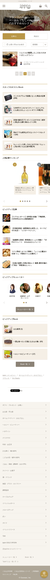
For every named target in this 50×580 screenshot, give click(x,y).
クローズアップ (8, 510)
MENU (3, 6)
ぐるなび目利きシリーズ (22, 571)
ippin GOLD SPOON (10, 543)
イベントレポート (9, 503)
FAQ (14, 574)
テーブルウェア (8, 497)
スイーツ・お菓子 (9, 470)
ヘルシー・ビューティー (11, 425)
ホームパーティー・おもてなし (13, 418)
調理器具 (6, 490)
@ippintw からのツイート (12, 549)
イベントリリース (9, 529)
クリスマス (6, 438)
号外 (4, 536)
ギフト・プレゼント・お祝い (13, 405)
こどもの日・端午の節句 (11, 457)
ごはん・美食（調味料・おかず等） (15, 464)
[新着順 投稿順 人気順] (39, 44)
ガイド (5, 523)
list (21, 390)
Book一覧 (28, 557)
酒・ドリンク (7, 477)
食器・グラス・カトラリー (12, 484)
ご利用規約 (35, 571)
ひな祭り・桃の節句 (9, 451)
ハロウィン (6, 431)
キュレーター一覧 (9, 557)
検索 (46, 6)
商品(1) (36, 36)
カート (40, 6)
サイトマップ (7, 574)
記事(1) (13, 36)
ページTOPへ (25, 384)
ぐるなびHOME (7, 571)
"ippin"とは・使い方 (9, 561)
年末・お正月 (7, 444)
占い (4, 516)
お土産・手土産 (8, 412)
